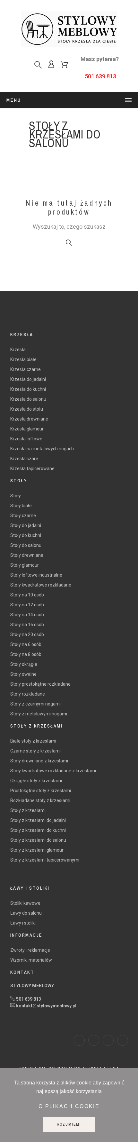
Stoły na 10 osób (27, 594)
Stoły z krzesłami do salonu (38, 840)
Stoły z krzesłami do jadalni (38, 820)
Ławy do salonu (26, 913)
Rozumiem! (69, 1124)
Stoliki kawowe (25, 903)
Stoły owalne (23, 674)
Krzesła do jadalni (28, 379)
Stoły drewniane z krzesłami (39, 760)
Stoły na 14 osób (27, 614)
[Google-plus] (122, 1040)
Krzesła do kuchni (28, 389)
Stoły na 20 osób (27, 634)
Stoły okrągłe (23, 664)
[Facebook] (79, 1040)
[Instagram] (93, 1040)
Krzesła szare (24, 458)
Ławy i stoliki (23, 922)
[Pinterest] (108, 1040)
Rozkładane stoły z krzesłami (40, 800)
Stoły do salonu (25, 545)
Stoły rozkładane (27, 694)
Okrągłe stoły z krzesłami (36, 780)
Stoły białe (21, 505)
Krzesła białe (23, 359)
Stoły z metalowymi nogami (38, 713)
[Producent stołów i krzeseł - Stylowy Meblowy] (69, 30)
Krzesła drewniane (29, 418)
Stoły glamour (24, 565)
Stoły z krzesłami (28, 810)
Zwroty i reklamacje (30, 950)
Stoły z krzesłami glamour (37, 850)
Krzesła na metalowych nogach (42, 448)
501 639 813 (100, 76)
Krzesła (18, 349)
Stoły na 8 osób (25, 654)
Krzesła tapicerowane (32, 468)
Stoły (15, 495)
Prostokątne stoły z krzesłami (40, 790)
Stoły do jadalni (25, 525)
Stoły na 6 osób (25, 644)
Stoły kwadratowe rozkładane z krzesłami (53, 770)
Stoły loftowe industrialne (36, 575)
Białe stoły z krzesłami (33, 741)
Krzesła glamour (27, 428)
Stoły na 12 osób (27, 604)
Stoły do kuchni (25, 535)
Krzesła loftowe (26, 438)
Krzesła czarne (25, 369)
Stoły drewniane (26, 555)
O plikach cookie (69, 1106)
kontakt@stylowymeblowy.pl (46, 1005)
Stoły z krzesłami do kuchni (38, 830)
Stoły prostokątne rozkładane (40, 684)
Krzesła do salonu (28, 399)
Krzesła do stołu (26, 409)
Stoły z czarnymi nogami (35, 703)
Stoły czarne (23, 515)
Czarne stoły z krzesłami (35, 750)
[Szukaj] (38, 64)
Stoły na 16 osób (27, 624)
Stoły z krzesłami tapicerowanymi (44, 859)
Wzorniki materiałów (31, 960)
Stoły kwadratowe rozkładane (40, 584)
